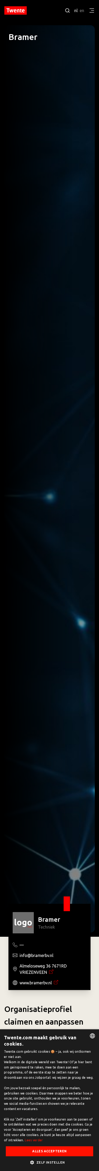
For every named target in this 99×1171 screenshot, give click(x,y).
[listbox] (92, 1035)
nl (76, 10)
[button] (49, 1162)
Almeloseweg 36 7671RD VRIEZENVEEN (43, 969)
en (82, 10)
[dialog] (49, 1100)
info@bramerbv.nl (36, 955)
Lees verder (34, 1140)
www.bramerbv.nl (36, 982)
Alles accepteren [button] (49, 1151)
